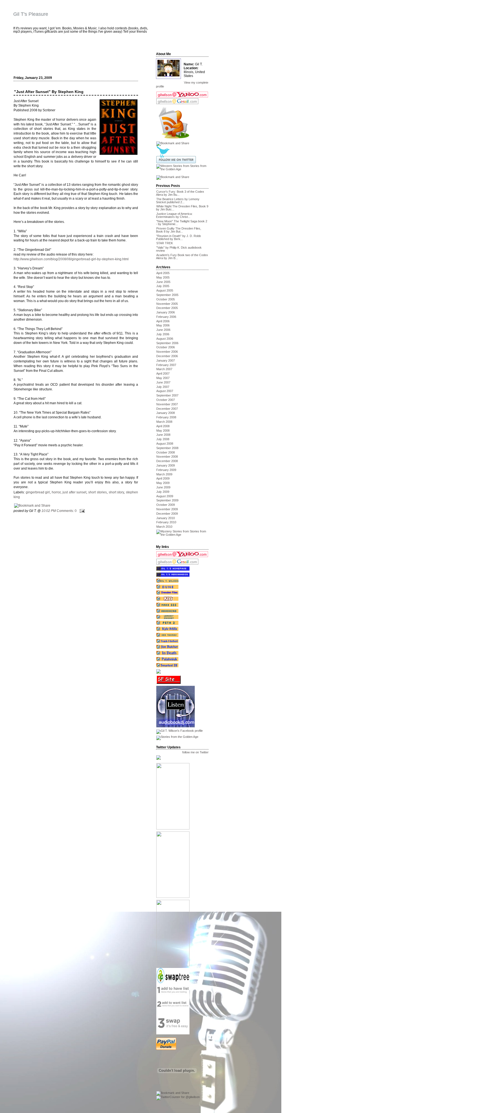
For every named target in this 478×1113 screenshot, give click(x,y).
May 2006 (163, 325)
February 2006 (166, 316)
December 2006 (167, 356)
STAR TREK (164, 243)
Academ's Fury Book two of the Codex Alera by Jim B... (182, 256)
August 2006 (164, 338)
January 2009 (165, 465)
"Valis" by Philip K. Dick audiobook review (179, 249)
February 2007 (166, 365)
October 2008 (165, 452)
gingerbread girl (38, 492)
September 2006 (167, 343)
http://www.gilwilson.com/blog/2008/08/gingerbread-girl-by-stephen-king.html (71, 259)
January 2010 (165, 518)
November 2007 (167, 404)
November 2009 (167, 509)
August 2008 (164, 443)
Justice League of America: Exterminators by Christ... (174, 215)
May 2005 (163, 277)
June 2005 (163, 282)
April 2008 (163, 426)
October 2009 (165, 504)
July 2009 (162, 491)
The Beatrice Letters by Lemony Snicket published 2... (177, 200)
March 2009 (164, 474)
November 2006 (167, 351)
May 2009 (163, 483)
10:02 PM (48, 511)
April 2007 (163, 373)
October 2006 (165, 347)
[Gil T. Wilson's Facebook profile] (179, 730)
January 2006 (165, 312)
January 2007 (165, 360)
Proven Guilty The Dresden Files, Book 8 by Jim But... (178, 230)
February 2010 (166, 522)
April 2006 (163, 321)
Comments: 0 (67, 511)
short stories (97, 492)
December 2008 (167, 461)
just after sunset (74, 492)
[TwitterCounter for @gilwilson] (178, 1097)
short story (116, 492)
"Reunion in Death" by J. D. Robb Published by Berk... (178, 237)
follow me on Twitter (195, 752)
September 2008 (167, 448)
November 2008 (167, 456)
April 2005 (163, 273)
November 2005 (167, 303)
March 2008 (164, 421)
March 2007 (164, 369)
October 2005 (165, 299)
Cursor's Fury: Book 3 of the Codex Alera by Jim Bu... (180, 193)
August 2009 (164, 496)
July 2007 (162, 386)
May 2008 (163, 430)
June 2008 (163, 434)
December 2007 (167, 408)
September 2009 (167, 500)
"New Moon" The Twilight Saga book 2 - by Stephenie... (181, 223)
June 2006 (163, 329)
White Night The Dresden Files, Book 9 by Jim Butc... (182, 208)
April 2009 (163, 478)
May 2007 (163, 378)
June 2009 (163, 487)
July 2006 (162, 334)
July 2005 (162, 286)
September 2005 (167, 295)
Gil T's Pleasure (30, 14)
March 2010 (164, 526)
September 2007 (167, 395)
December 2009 (167, 513)
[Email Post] (81, 511)
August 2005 (164, 290)
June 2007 (163, 382)
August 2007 (164, 391)
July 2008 (162, 439)
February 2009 (166, 470)
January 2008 (165, 412)
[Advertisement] (79, 57)
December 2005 (167, 308)
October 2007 (165, 399)
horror (56, 492)
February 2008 (166, 417)
